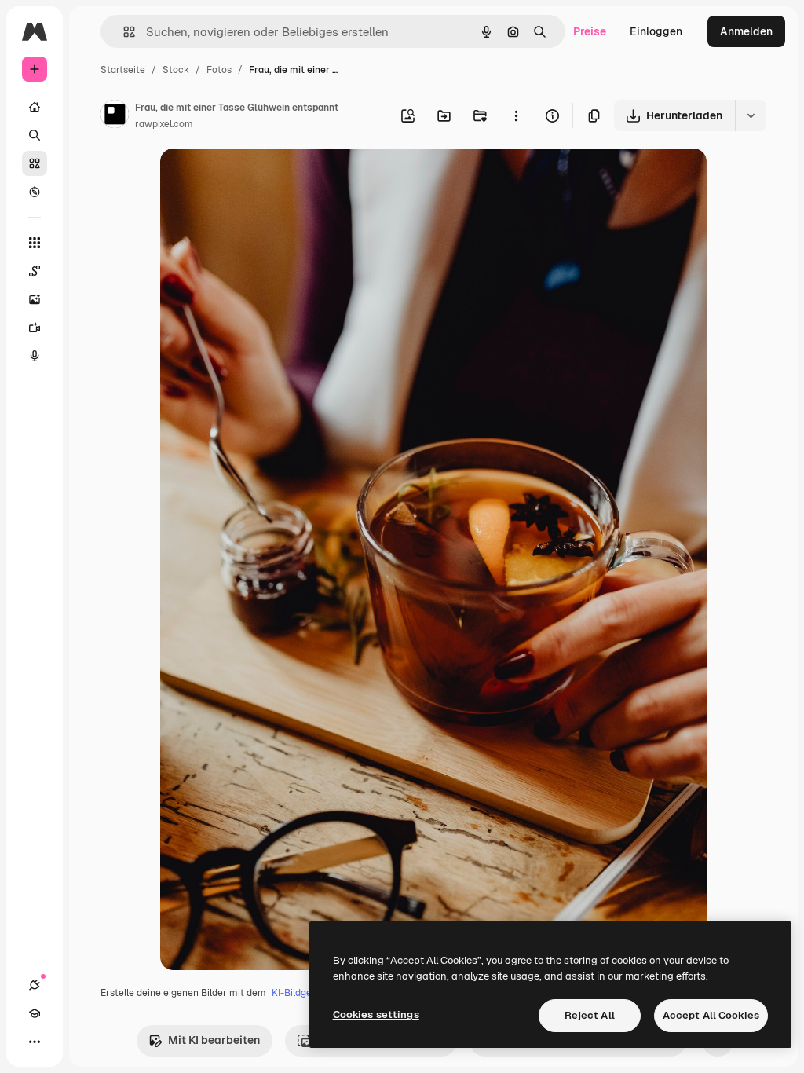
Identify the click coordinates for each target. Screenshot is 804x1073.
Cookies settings (376, 1014)
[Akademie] (34, 1013)
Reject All (590, 1015)
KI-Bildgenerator (308, 993)
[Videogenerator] (34, 327)
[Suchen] (34, 135)
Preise (589, 31)
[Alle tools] (34, 242)
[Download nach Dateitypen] (750, 115)
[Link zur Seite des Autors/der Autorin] (114, 116)
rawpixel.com (164, 124)
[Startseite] (34, 106)
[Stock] (34, 163)
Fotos (219, 70)
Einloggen (656, 31)
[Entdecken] (34, 191)
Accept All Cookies (711, 1015)
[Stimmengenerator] (34, 355)
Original (261, 178)
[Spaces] (34, 271)
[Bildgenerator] (34, 299)
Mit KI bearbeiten (214, 1040)
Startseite (122, 70)
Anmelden (746, 31)
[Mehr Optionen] (516, 115)
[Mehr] (34, 1041)
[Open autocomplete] (122, 32)
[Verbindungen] (34, 985)
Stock (176, 70)
